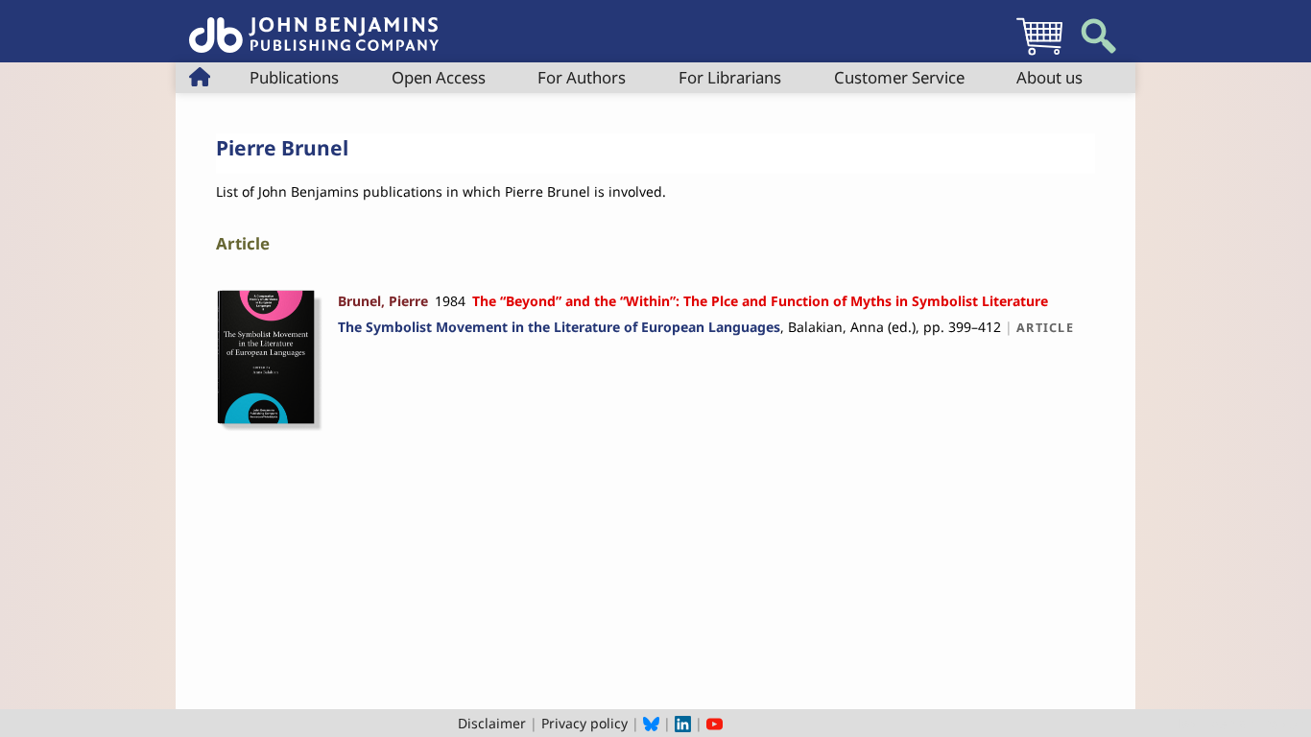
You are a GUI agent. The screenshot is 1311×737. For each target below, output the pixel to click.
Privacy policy (584, 723)
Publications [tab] (294, 77)
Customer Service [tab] (899, 77)
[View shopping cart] (1039, 54)
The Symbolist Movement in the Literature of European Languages (559, 327)
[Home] (314, 24)
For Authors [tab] (581, 77)
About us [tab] (1049, 77)
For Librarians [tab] (730, 77)
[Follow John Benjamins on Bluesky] (651, 723)
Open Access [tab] (439, 77)
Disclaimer (492, 723)
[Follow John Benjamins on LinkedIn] (683, 723)
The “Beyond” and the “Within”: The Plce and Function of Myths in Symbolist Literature (760, 301)
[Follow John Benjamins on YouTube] (714, 723)
